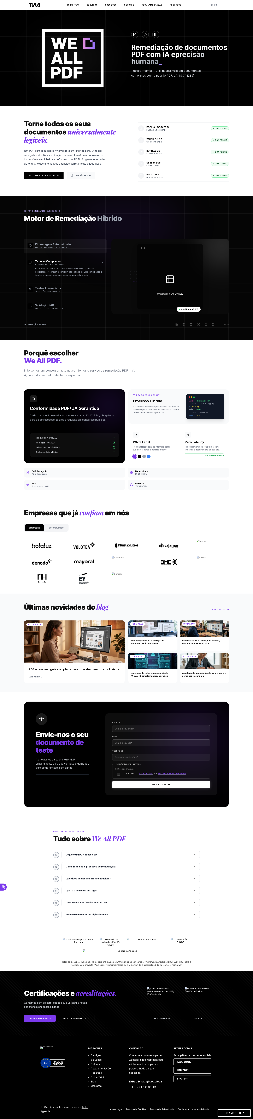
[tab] (65, 246)
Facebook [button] (194, 1061)
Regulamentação (152, 5)
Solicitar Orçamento (42, 175)
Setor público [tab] (56, 527)
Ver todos (220, 609)
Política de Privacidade (162, 1109)
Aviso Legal (116, 1109)
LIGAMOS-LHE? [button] (234, 1113)
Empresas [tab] (34, 527)
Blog (93, 1081)
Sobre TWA (73, 5)
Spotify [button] (194, 1078)
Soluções (111, 5)
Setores (129, 5)
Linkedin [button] (194, 1070)
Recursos (175, 5)
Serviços (92, 5)
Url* (115, 737)
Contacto (96, 1086)
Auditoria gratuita (74, 1018)
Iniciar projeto (38, 1018)
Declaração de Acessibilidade (193, 1109)
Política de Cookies (136, 1109)
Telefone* (118, 751)
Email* (116, 722)
